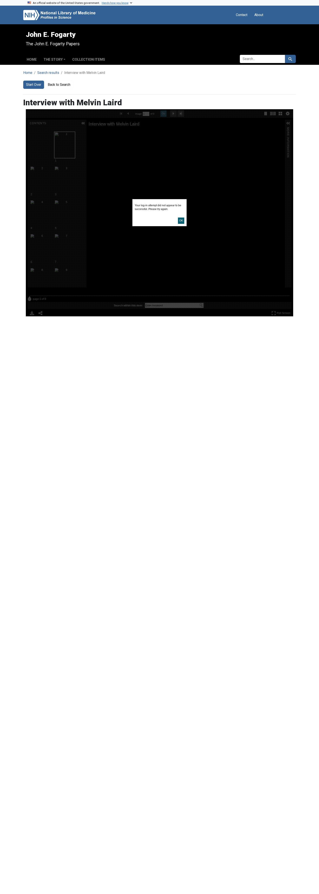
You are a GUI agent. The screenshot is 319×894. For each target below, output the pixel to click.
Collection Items (88, 59)
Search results (48, 73)
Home (32, 59)
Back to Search (59, 85)
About (258, 15)
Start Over (33, 85)
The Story (53, 59)
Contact (241, 15)
